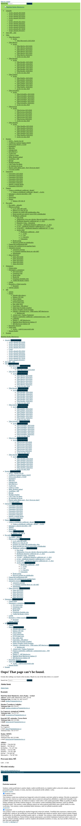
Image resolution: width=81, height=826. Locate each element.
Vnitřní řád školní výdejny (21, 280)
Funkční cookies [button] (8, 791)
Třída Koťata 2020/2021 (24, 119)
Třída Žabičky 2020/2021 (25, 87)
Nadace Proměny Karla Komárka (23, 309)
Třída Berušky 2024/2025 (25, 64)
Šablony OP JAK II (19, 201)
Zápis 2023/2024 (18, 264)
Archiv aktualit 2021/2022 (17, 22)
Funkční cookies (10, 793)
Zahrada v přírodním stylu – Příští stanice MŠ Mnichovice (31, 311)
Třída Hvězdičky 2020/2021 (25, 103)
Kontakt (8, 333)
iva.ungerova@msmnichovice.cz (16, 715)
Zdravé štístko (17, 299)
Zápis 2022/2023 (18, 260)
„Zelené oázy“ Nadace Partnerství (23, 315)
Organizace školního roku (21, 279)
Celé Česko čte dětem (15, 164)
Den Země (20, 217)
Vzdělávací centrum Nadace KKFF (20, 143)
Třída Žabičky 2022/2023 (25, 83)
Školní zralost (17, 241)
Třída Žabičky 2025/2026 (25, 78)
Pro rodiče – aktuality (15, 205)
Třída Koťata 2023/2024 (24, 114)
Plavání (11, 160)
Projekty (8, 139)
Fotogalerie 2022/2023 (16, 179)
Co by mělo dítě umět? (20, 209)
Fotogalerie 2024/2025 (16, 175)
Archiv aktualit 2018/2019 (17, 27)
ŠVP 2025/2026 (18, 271)
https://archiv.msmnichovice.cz (10, 770)
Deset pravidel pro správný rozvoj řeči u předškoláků (29, 214)
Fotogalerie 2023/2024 (16, 177)
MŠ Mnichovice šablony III (21, 324)
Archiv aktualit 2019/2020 (17, 25)
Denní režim (16, 275)
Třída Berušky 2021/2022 (25, 69)
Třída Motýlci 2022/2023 (24, 51)
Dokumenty (9, 266)
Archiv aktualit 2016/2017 (17, 360)
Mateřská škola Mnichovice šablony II (24, 322)
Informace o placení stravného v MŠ (20, 194)
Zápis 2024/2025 (18, 258)
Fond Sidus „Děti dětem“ (20, 306)
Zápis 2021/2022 (18, 262)
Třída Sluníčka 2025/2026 (25, 126)
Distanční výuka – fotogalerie (26, 223)
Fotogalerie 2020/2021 (16, 182)
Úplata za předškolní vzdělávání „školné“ (21, 190)
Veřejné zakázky (14, 287)
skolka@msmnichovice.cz (14, 701)
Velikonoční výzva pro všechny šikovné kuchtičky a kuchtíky (36, 219)
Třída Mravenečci (14, 37)
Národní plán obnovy (19, 295)
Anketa (11, 292)
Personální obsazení (15, 325)
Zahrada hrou (13, 150)
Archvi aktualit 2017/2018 (17, 29)
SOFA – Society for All (16, 141)
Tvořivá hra (12, 153)
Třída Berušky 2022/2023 (25, 67)
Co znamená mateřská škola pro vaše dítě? (26, 251)
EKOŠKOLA (13, 152)
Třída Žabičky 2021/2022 (25, 85)
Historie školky (13, 331)
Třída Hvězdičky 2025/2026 (25, 94)
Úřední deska (13, 268)
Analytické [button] (6, 808)
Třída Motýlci (13, 42)
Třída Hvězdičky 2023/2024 (25, 98)
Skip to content (5, 1)
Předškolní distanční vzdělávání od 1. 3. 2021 (31, 221)
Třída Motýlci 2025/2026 (24, 46)
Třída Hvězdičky (14, 90)
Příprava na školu (14, 207)
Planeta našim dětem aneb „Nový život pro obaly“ (24, 168)
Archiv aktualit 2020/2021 (17, 23)
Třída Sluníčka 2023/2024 (25, 130)
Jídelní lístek (4, 688)
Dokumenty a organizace (16, 270)
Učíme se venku (14, 155)
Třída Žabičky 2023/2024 (25, 82)
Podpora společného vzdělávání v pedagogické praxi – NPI (31, 317)
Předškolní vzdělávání (19, 216)
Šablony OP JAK (18, 297)
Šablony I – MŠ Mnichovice (21, 320)
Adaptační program (15, 248)
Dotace (11, 199)
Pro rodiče (9, 203)
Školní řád (16, 277)
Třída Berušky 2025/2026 (25, 62)
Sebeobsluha (17, 253)
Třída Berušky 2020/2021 (25, 71)
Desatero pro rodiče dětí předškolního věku (26, 212)
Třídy (7, 35)
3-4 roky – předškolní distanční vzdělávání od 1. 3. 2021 (34, 225)
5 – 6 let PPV (25, 237)
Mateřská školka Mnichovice (10, 337)
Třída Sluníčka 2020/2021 (25, 135)
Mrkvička (12, 148)
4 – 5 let (23, 235)
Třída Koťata (13, 106)
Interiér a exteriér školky (16, 184)
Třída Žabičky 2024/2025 (25, 80)
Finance (8, 188)
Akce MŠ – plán (11, 33)
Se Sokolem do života (15, 166)
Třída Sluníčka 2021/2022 (25, 133)
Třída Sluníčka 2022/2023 (25, 131)
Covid (11, 20)
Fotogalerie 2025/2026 (16, 173)
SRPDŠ (11, 195)
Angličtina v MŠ (14, 159)
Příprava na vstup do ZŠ (20, 210)
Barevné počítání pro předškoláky (23, 242)
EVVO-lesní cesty (18, 302)
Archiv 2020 (20, 230)
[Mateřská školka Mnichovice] (14, 7)
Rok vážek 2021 (18, 304)
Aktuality (9, 11)
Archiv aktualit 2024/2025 (17, 14)
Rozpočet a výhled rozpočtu (17, 284)
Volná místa (12, 327)
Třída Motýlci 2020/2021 (24, 55)
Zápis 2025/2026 (18, 257)
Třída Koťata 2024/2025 (24, 112)
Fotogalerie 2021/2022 (16, 181)
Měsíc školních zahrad (16, 157)
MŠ (7, 290)
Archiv (15, 39)
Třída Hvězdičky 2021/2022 (25, 101)
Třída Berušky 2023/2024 (25, 65)
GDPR (11, 282)
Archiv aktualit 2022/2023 (17, 18)
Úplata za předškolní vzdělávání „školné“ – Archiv (28, 192)
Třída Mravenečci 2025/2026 (26, 41)
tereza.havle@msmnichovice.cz (15, 722)
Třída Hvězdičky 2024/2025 (25, 96)
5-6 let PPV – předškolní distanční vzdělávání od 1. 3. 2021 (35, 228)
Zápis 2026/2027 (14, 255)
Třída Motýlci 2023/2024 (24, 49)
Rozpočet (16, 286)
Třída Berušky (13, 58)
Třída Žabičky (13, 74)
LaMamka (16, 318)
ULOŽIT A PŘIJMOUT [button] (10, 822)
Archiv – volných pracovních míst (23, 329)
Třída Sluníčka (13, 122)
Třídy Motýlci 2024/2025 (24, 48)
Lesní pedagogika (18, 301)
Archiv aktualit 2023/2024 (17, 16)
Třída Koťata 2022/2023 (24, 115)
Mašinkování (21, 313)
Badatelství (12, 146)
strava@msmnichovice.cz (13, 729)
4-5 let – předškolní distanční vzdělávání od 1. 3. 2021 (33, 226)
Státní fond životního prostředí (22, 308)
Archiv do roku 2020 (23, 57)
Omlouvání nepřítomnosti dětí (18, 244)
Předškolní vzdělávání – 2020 (30, 232)
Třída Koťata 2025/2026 (24, 110)
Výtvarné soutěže (14, 169)
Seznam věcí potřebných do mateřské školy (22, 246)
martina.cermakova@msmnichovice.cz (18, 708)
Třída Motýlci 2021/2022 (24, 53)
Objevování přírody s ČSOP (17, 144)
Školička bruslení (14, 162)
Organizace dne (17, 273)
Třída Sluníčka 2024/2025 (25, 128)
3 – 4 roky (24, 233)
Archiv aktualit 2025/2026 (17, 13)
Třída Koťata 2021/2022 (24, 117)
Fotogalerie (9, 171)
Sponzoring (12, 197)
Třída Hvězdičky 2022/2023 (25, 99)
